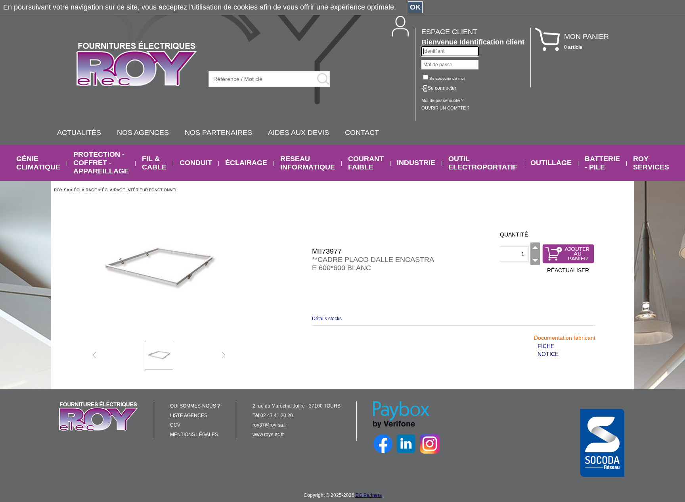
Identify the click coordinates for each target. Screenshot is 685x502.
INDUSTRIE (416, 163)
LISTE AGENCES (188, 415)
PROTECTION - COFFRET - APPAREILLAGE (101, 162)
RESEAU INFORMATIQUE (307, 163)
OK (415, 7)
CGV (175, 425)
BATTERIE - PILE (602, 163)
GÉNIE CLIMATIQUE (38, 163)
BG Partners (369, 495)
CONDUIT (196, 163)
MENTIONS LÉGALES (194, 434)
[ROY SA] (136, 64)
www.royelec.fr (268, 434)
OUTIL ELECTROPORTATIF (482, 163)
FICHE (546, 346)
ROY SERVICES (651, 163)
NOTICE (548, 354)
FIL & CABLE (154, 163)
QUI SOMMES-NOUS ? (195, 406)
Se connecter (442, 88)
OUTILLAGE (551, 163)
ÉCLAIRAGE (246, 163)
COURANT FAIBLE (366, 163)
